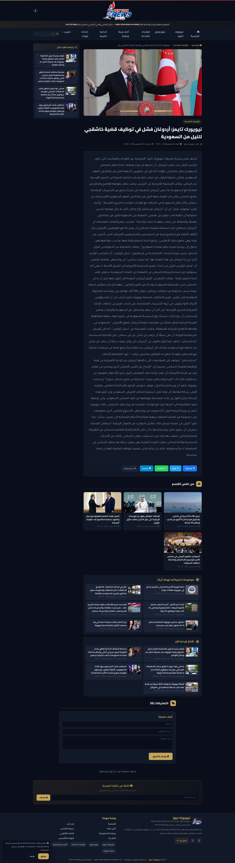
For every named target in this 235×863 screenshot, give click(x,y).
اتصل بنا (183, 840)
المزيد (67, 32)
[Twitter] (192, 840)
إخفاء (32, 856)
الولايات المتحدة (146, 34)
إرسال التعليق (160, 756)
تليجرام (145, 468)
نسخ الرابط (128, 468)
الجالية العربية (103, 34)
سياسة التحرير (67, 828)
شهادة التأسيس (66, 838)
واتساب (160, 468)
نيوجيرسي (160, 32)
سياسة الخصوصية (107, 833)
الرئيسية (195, 36)
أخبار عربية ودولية (123, 34)
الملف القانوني (67, 833)
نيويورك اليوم (179, 34)
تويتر (174, 468)
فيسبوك (188, 468)
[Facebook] (199, 840)
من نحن (70, 824)
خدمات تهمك (84, 34)
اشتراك (42, 797)
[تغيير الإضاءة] (35, 10)
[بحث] (57, 34)
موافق (43, 856)
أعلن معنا (111, 828)
